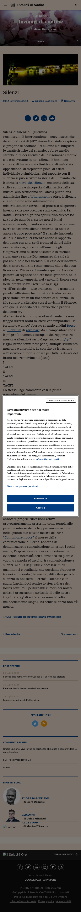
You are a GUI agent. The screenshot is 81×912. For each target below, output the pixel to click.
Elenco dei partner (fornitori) (22, 486)
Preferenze (40, 498)
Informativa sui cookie (48, 459)
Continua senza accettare (61, 400)
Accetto (40, 507)
